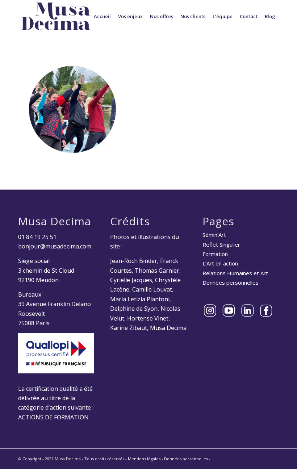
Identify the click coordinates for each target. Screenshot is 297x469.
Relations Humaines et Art (235, 273)
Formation (215, 253)
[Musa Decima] (55, 16)
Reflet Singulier (221, 244)
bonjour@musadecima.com (54, 246)
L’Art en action (220, 263)
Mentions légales (144, 458)
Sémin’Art (214, 234)
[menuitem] (102, 16)
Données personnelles (230, 282)
